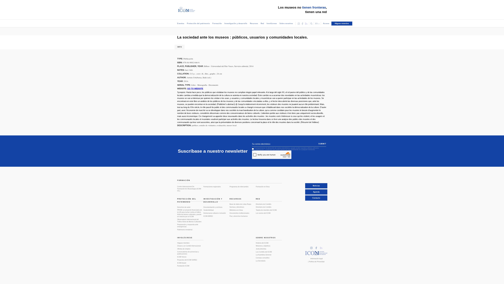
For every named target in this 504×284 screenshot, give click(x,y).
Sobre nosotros (286, 23)
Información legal (316, 259)
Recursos (254, 23)
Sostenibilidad (208, 210)
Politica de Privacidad (316, 262)
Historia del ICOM (262, 243)
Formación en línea (263, 187)
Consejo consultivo (262, 258)
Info (179, 47)
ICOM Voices (181, 257)
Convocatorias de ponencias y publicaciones (188, 253)
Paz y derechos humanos (239, 216)
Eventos (180, 23)
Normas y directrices (237, 207)
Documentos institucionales (239, 213)
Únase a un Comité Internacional (189, 246)
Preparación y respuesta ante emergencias (187, 226)
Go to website (195, 88)
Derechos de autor (183, 207)
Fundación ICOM (183, 266)
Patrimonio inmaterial (184, 230)
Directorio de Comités (263, 204)
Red (262, 23)
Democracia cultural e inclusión (214, 213)
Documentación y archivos (212, 207)
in (312, 247)
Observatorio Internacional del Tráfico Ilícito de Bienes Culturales (189, 221)
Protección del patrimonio (198, 23)
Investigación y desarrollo (235, 23)
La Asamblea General (263, 255)
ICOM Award (181, 263)
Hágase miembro (183, 243)
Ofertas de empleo (183, 249)
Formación (217, 23)
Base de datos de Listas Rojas (240, 204)
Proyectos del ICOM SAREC (187, 260)
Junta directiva (261, 249)
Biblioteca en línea (236, 210)
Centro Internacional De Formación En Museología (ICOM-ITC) (189, 189)
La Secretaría (260, 261)
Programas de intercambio (239, 187)
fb (317, 247)
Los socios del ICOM (263, 213)
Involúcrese (272, 23)
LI (322, 247)
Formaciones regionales (212, 187)
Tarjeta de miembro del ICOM (266, 210)
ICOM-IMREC (208, 216)
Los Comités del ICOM (264, 252)
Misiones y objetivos (263, 246)
